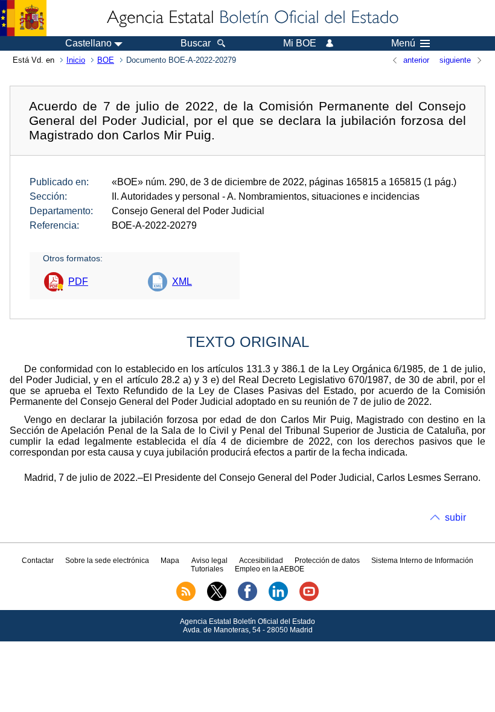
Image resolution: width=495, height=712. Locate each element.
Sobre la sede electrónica (107, 560)
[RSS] (186, 598)
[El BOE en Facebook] (247, 598)
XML (182, 281)
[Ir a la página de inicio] (252, 18)
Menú (403, 43)
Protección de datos (327, 560)
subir (455, 517)
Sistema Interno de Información (422, 560)
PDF (78, 281)
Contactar (38, 560)
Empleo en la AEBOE (269, 569)
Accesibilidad (261, 560)
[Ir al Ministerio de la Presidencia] (23, 18)
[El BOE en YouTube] (309, 598)
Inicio (75, 60)
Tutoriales (207, 569)
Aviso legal (209, 560)
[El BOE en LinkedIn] (278, 598)
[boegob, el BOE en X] (216, 598)
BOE (105, 60)
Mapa (170, 560)
